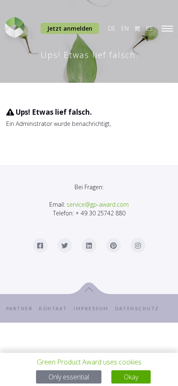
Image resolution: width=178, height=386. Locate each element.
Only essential (68, 376)
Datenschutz (144, 308)
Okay (131, 376)
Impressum (94, 308)
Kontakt (56, 308)
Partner (22, 308)
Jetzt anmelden (69, 28)
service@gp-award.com (98, 204)
